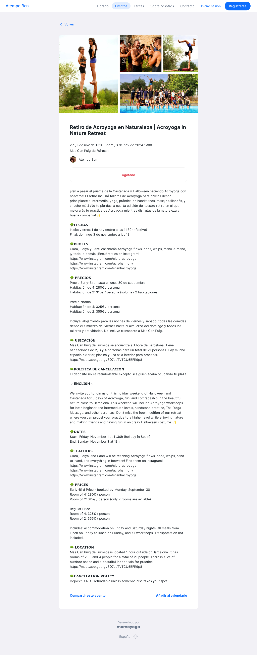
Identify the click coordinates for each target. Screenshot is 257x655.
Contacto (187, 6)
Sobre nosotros (162, 6)
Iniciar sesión (211, 6)
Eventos (121, 6)
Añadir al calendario (171, 595)
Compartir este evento (88, 595)
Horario (103, 6)
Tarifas (139, 6)
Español (128, 636)
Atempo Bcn (17, 5)
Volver (66, 24)
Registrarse (237, 6)
